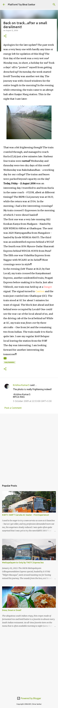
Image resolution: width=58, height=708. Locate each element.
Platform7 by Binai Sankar (21, 4)
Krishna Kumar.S (21, 385)
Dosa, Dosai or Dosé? (11, 610)
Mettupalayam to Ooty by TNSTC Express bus (23, 562)
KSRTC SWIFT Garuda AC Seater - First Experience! (25, 515)
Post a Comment (13, 408)
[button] (5, 36)
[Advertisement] (29, 447)
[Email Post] (5, 359)
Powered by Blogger (30, 698)
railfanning (10, 362)
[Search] (54, 4)
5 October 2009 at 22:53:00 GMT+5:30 (32, 401)
